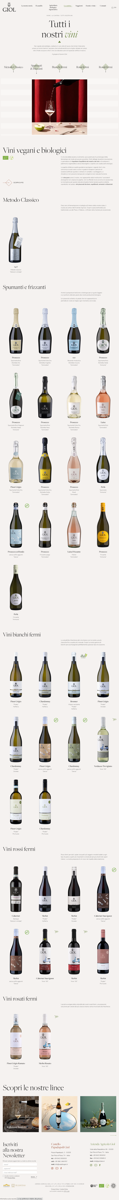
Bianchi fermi (59, 67)
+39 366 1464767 (60, 1161)
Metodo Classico (13, 67)
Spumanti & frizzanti (36, 67)
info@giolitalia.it (99, 1161)
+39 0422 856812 (99, 1158)
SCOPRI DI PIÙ (18, 182)
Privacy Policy (11, 1177)
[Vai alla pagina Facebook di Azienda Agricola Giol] (99, 1165)
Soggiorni (79, 5)
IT (112, 7)
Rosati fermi (105, 67)
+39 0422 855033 (60, 1158)
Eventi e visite (90, 5)
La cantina (67, 5)
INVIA (33, 1177)
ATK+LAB (66, 1191)
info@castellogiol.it (61, 1164)
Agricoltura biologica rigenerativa (53, 7)
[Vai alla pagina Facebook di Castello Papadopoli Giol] (61, 1168)
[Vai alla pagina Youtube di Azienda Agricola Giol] (95, 1165)
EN (115, 7)
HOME (48, 15)
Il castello (39, 5)
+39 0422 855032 (99, 1155)
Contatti (103, 5)
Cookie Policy (64, 1189)
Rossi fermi (82, 67)
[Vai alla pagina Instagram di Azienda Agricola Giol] (91, 1165)
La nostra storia (26, 5)
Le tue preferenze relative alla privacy (29, 1199)
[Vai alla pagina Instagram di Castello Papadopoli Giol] (52, 1168)
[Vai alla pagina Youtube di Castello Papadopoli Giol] (56, 1168)
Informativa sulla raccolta (8, 1199)
